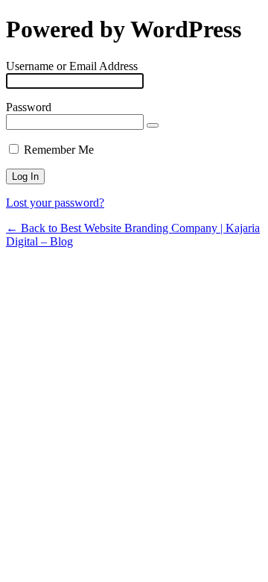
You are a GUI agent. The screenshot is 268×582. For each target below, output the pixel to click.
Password (28, 107)
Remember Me (59, 149)
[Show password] (153, 125)
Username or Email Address (72, 66)
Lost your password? (55, 202)
